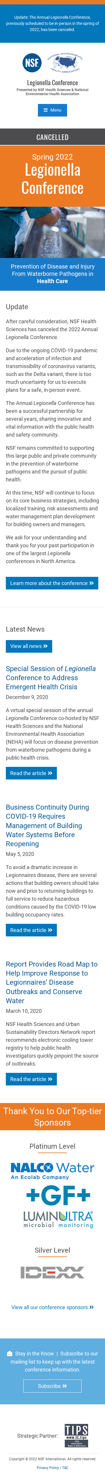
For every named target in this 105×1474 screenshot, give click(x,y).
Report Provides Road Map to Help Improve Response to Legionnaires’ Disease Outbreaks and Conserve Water (52, 982)
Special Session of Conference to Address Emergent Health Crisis (51, 678)
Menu (55, 110)
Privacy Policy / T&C (53, 1468)
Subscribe (49, 1386)
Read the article (28, 773)
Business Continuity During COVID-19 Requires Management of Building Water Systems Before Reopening (47, 825)
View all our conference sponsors (49, 1307)
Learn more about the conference (49, 583)
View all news (26, 646)
